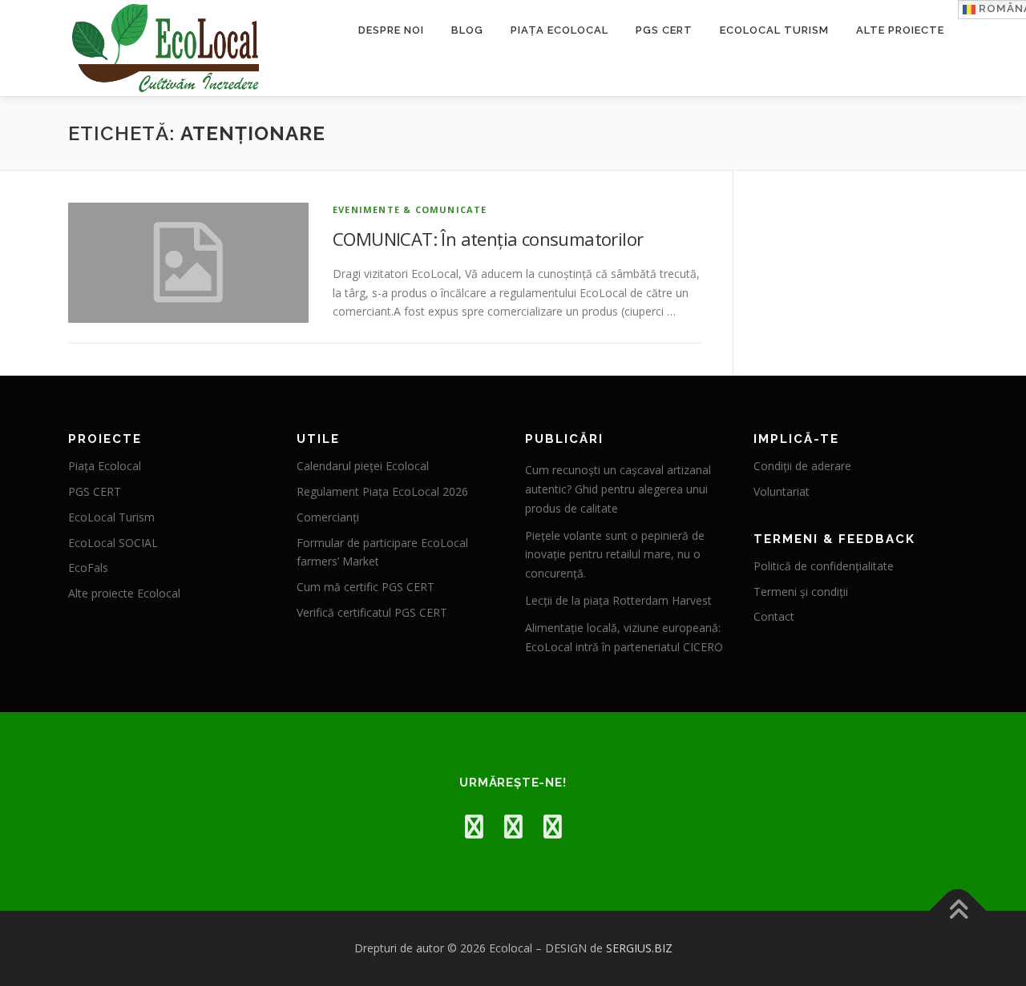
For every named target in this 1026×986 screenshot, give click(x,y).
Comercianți (328, 517)
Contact (773, 616)
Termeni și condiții (800, 591)
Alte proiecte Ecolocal (124, 593)
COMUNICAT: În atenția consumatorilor (488, 239)
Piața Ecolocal (559, 30)
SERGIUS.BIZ (639, 948)
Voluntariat (781, 491)
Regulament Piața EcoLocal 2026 (382, 491)
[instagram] (513, 826)
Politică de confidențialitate (823, 565)
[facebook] (474, 826)
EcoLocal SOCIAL (113, 542)
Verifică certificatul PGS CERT (372, 612)
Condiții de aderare (802, 465)
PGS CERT (664, 30)
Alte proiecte (900, 30)
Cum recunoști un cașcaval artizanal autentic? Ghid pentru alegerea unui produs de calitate (618, 489)
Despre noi (391, 30)
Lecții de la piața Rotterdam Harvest (618, 600)
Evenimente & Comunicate (410, 209)
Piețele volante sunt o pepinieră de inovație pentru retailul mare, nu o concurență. (615, 555)
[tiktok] (552, 826)
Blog (467, 30)
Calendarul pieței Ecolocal (363, 465)
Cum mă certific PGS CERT (365, 586)
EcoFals (88, 567)
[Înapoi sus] (958, 911)
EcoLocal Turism (774, 30)
